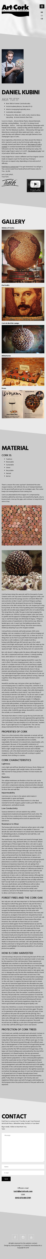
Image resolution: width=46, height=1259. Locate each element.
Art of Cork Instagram (23, 1237)
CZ (42, 18)
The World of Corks (34, 151)
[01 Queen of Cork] (23, 304)
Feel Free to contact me (10, 167)
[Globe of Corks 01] (23, 256)
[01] (23, 339)
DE (42, 12)
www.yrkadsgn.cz (17, 1245)
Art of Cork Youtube (31, 1237)
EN (42, 15)
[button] (5, 256)
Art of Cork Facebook (15, 1237)
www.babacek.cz (36, 1245)
